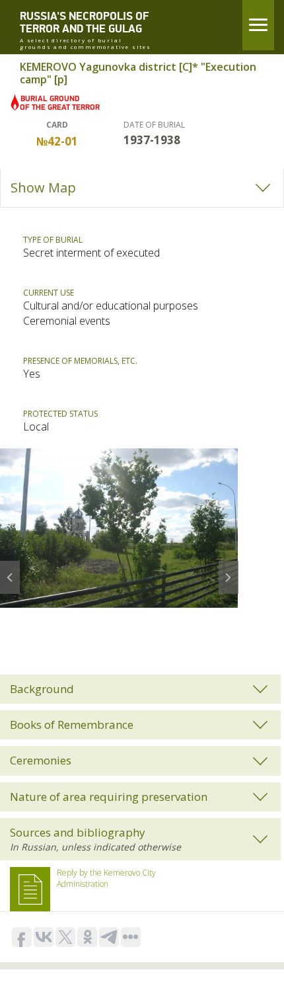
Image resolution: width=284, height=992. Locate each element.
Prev (10, 568)
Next (228, 568)
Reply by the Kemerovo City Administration (106, 878)
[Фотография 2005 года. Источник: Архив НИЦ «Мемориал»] (119, 527)
